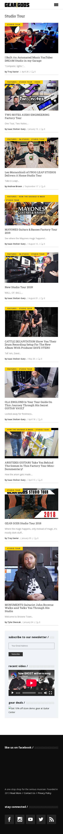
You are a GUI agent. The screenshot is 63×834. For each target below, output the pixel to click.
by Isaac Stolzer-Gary (15, 129)
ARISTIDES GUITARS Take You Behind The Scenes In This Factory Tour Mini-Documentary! (29, 466)
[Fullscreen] (50, 692)
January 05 (26, 538)
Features (12, 82)
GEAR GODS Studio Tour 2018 (23, 523)
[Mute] (45, 692)
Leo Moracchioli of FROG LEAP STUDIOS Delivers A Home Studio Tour (30, 174)
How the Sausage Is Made (32, 197)
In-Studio (24, 139)
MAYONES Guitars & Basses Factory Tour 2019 (31, 231)
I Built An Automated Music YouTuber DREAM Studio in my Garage (29, 59)
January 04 (28, 622)
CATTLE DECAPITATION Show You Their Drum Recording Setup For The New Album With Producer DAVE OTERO (30, 345)
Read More (15, 793)
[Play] (12, 692)
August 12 (33, 243)
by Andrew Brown (13, 186)
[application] (31, 683)
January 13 (33, 129)
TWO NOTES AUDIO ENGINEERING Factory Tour (27, 116)
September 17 (31, 186)
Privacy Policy (44, 793)
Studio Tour (13, 24)
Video (37, 82)
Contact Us (29, 793)
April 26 (25, 71)
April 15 (31, 479)
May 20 (31, 358)
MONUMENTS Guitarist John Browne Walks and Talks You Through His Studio (29, 608)
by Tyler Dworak (13, 622)
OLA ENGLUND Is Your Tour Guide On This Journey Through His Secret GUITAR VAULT (28, 405)
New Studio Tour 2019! (19, 287)
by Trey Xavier (12, 71)
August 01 (33, 298)
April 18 (31, 419)
